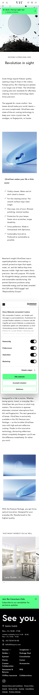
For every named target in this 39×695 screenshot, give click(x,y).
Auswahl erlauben (19, 383)
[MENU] (36, 3)
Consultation (25, 656)
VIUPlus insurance (9, 675)
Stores (5, 660)
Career (22, 660)
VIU (19, 2)
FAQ (21, 669)
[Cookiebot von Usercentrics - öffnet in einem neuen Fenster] (28, 304)
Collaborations (26, 675)
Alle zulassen (20, 376)
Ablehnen (19, 389)
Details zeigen (27, 370)
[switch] (33, 348)
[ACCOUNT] (3, 3)
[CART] (32, 3)
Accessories (24, 663)
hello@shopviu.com (13, 644)
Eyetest (5, 656)
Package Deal (25, 653)
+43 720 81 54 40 (12, 640)
